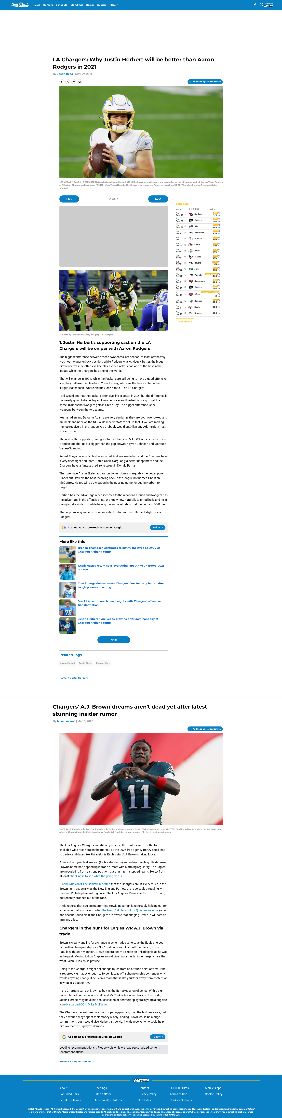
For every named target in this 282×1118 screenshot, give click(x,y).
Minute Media (42, 1109)
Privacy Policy (148, 1094)
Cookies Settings (181, 1100)
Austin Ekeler (86, 663)
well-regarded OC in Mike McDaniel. (85, 1004)
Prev (69, 199)
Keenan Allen (103, 663)
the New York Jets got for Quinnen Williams (130, 910)
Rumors (48, 4)
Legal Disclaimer (70, 1100)
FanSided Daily (69, 1094)
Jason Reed (65, 74)
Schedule (61, 4)
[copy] (79, 81)
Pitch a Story (102, 1094)
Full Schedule (185, 321)
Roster (90, 4)
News (36, 4)
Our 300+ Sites (179, 1088)
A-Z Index (145, 1100)
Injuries (101, 4)
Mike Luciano (66, 721)
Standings (77, 4)
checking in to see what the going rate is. (96, 876)
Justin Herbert (67, 663)
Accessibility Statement (109, 1100)
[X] (261, 4)
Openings (100, 1088)
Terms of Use (178, 1094)
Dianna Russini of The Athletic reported (85, 884)
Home (63, 677)
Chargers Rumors (80, 1061)
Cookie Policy (213, 1094)
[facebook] (255, 4)
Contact (144, 1088)
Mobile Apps (213, 1088)
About (63, 1088)
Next (158, 199)
